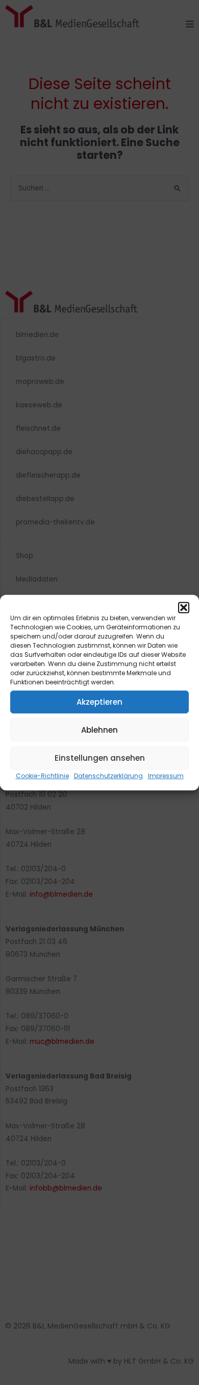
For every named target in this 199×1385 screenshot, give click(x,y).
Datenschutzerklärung (108, 775)
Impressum (166, 775)
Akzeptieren (99, 702)
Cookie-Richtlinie (42, 775)
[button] (184, 607)
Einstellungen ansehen (100, 758)
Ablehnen (99, 730)
